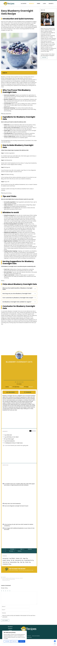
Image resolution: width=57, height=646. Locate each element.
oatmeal (21, 578)
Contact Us (29, 635)
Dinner (38, 3)
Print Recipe (11, 392)
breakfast (7, 578)
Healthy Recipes (12, 578)
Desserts (51, 3)
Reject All (14, 641)
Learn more (44, 57)
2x (32, 430)
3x (34, 430)
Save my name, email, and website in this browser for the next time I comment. (18, 616)
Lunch (44, 3)
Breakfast (31, 3)
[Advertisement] (19, 371)
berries (3, 578)
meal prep (17, 578)
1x (30, 430)
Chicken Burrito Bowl (6, 580)
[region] (14, 637)
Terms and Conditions (36, 635)
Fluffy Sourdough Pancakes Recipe (8, 579)
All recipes (23, 3)
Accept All (22, 641)
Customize (7, 641)
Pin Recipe (28, 392)
